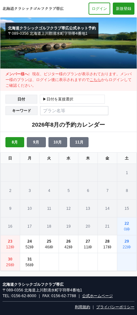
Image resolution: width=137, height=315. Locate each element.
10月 (58, 142)
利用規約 (82, 307)
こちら (95, 79)
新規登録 (123, 8)
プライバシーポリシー (115, 307)
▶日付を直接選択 (58, 99)
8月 (15, 142)
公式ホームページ (97, 296)
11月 (79, 142)
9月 (36, 142)
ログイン (99, 8)
